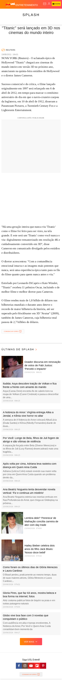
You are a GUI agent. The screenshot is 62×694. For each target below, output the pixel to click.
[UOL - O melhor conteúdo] (10, 4)
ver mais (29, 642)
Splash (31, 15)
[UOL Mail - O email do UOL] (44, 3)
